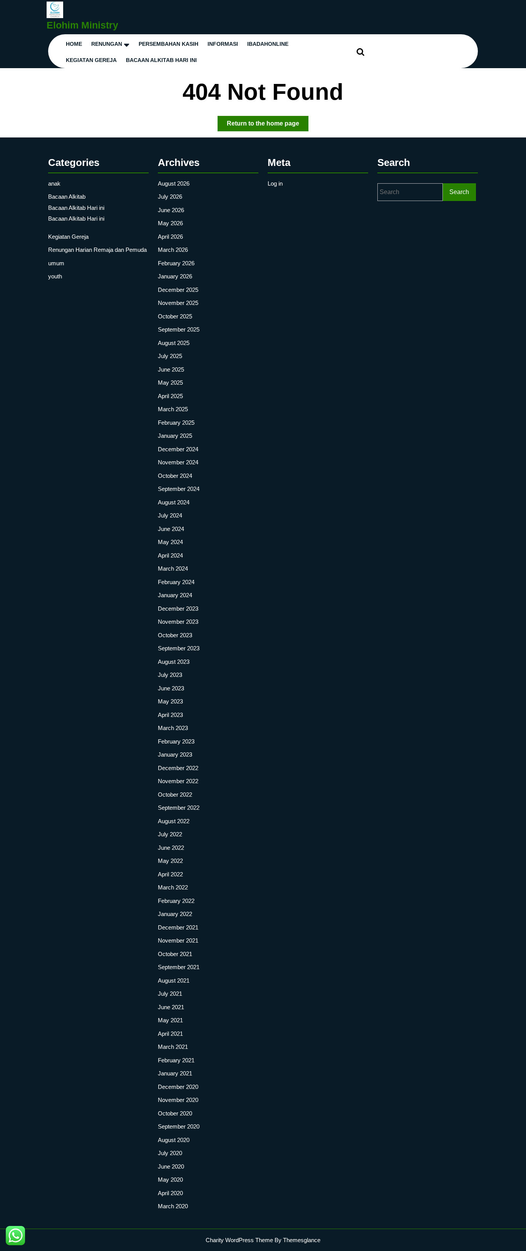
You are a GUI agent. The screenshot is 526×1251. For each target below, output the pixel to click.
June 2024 (171, 529)
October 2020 (175, 1113)
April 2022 (170, 874)
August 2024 (173, 502)
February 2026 (176, 263)
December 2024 (178, 449)
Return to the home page (267, 125)
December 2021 (178, 927)
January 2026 (175, 276)
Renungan (106, 44)
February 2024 (176, 582)
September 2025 (178, 329)
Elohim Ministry (82, 25)
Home (74, 44)
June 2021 (171, 1007)
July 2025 (170, 356)
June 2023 (171, 688)
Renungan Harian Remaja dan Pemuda (97, 249)
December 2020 (178, 1087)
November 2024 (178, 462)
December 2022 (178, 768)
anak (54, 183)
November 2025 (178, 303)
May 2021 (170, 1020)
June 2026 (171, 210)
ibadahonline (267, 44)
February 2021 (176, 1060)
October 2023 (175, 635)
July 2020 (170, 1153)
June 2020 (171, 1166)
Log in (275, 183)
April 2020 (170, 1193)
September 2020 (178, 1126)
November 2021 (178, 940)
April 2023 (170, 715)
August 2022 (173, 821)
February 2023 (176, 741)
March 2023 (173, 728)
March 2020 (173, 1206)
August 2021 (173, 980)
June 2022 (171, 847)
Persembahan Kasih (168, 44)
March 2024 (173, 568)
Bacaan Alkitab (66, 196)
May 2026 (170, 223)
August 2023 (173, 661)
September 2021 (178, 967)
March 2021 (173, 1046)
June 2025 (171, 369)
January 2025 (175, 435)
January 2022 (175, 914)
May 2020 (170, 1179)
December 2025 (178, 289)
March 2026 (173, 249)
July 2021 (170, 993)
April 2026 (170, 236)
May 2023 (170, 701)
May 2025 (170, 382)
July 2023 (170, 675)
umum (56, 263)
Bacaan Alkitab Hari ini (161, 60)
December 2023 (178, 608)
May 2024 (170, 542)
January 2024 (175, 595)
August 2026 (173, 183)
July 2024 (170, 515)
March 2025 (173, 409)
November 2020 (178, 1100)
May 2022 (170, 860)
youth (55, 276)
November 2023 (178, 621)
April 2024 (170, 555)
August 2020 (173, 1140)
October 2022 (175, 794)
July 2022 (170, 834)
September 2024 (178, 489)
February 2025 (176, 422)
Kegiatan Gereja (68, 236)
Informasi (223, 44)
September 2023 (178, 648)
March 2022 (173, 887)
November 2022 (178, 781)
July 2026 (170, 196)
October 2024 (175, 475)
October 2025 (175, 316)
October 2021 (175, 954)
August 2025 (173, 343)
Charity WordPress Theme (239, 1240)
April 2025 (170, 396)
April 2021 (170, 1033)
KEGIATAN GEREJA (91, 60)
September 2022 (178, 807)
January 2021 (175, 1073)
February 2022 (176, 901)
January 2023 (175, 754)
